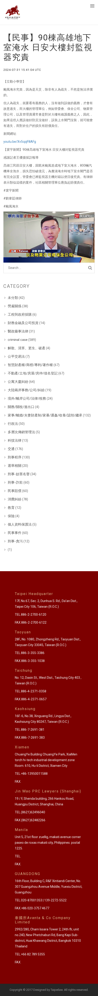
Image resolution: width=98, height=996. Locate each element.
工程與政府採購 (20, 314)
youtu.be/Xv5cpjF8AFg (19, 141)
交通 (11, 449)
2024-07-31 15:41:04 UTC (22, 69)
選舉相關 (14, 466)
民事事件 (14, 533)
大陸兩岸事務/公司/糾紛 (26, 390)
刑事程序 (14, 457)
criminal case (18, 340)
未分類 (13, 298)
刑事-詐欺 (15, 482)
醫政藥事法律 (18, 331)
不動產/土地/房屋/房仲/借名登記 (33, 373)
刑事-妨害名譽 (19, 474)
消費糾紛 (14, 499)
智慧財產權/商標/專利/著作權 (30, 365)
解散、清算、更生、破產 (26, 348)
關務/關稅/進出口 (21, 407)
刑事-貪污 (15, 541)
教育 (11, 508)
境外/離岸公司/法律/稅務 (27, 398)
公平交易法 (16, 356)
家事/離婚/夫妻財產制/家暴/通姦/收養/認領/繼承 (45, 415)
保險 (11, 516)
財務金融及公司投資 (23, 323)
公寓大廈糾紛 (18, 382)
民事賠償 (14, 491)
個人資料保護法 (20, 524)
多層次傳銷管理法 (21, 432)
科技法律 (14, 440)
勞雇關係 (14, 306)
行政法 (13, 424)
